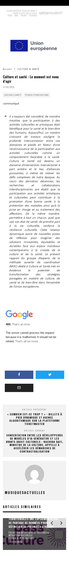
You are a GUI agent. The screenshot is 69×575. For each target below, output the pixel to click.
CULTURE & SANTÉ (12, 95)
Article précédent (34, 409)
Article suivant (34, 430)
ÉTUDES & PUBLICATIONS (37, 95)
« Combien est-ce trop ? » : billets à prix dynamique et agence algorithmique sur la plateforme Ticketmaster (34, 419)
